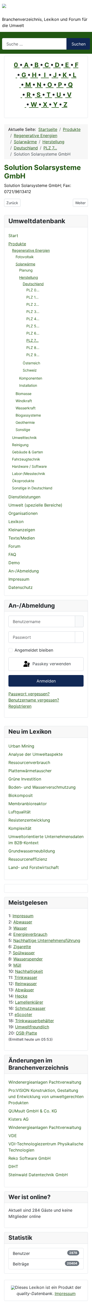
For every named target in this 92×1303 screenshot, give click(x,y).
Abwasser (22, 921)
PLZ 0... (32, 290)
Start (13, 235)
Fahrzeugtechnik (26, 459)
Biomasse (23, 393)
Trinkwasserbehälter (34, 1020)
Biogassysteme (28, 415)
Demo (14, 562)
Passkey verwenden (51, 663)
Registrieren (19, 706)
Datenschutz (20, 587)
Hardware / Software (29, 466)
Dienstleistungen (24, 496)
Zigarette (22, 946)
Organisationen (23, 513)
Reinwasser (26, 983)
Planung (26, 270)
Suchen (79, 44)
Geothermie (25, 422)
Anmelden (46, 681)
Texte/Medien (21, 538)
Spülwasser (24, 952)
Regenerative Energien (31, 250)
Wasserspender (28, 958)
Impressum (23, 915)
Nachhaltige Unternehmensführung (46, 940)
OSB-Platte (26, 1033)
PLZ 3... (32, 311)
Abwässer (24, 989)
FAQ (12, 554)
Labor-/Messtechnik (28, 473)
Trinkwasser (25, 977)
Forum (14, 546)
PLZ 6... (32, 333)
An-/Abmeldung (23, 570)
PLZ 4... (32, 319)
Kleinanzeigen (21, 529)
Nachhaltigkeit (29, 971)
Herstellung (28, 277)
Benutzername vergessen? (33, 700)
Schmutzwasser (30, 1008)
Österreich (31, 363)
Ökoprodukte (23, 481)
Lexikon (16, 521)
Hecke (21, 996)
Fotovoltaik (25, 257)
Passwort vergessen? (29, 693)
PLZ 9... (32, 355)
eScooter (23, 1014)
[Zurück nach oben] (85, 1296)
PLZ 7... (32, 340)
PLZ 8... (32, 347)
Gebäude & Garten (27, 452)
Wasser (20, 928)
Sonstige (23, 429)
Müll (17, 965)
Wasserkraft (26, 408)
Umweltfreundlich (32, 1026)
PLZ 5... (32, 326)
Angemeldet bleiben (34, 650)
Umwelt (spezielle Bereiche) (35, 505)
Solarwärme (25, 264)
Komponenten (30, 378)
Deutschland (33, 284)
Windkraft (24, 401)
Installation (28, 385)
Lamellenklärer (29, 1002)
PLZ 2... (32, 304)
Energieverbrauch (30, 934)
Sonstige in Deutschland (32, 488)
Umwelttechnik (24, 437)
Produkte (17, 243)
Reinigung (20, 445)
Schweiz (30, 370)
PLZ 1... (32, 297)
